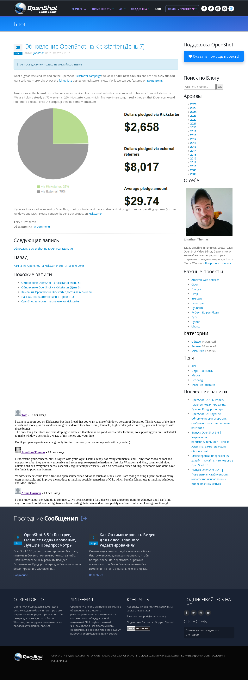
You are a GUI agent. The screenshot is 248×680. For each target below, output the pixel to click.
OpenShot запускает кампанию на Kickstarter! (50, 301)
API (121, 9)
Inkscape (196, 298)
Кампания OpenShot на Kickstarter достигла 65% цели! (49, 265)
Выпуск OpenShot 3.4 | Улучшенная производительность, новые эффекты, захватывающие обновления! (210, 442)
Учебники (197, 351)
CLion (195, 284)
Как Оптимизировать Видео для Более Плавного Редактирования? (127, 540)
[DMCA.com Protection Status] (138, 628)
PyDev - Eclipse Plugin (205, 312)
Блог (158, 9)
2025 (193, 108)
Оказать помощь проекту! (215, 56)
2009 (193, 170)
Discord (169, 622)
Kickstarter (95, 213)
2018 (193, 135)
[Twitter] (211, 8)
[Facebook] (204, 8)
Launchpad (198, 303)
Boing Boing (155, 80)
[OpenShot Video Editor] (35, 8)
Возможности (101, 9)
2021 (193, 123)
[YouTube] (224, 8)
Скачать (77, 9)
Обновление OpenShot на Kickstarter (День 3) (51, 287)
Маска (195, 375)
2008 (193, 174)
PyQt (194, 317)
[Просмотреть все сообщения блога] (84, 518)
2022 (193, 119)
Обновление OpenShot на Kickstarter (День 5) (43, 248)
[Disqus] (96, 356)
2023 (193, 116)
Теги (189, 357)
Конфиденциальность (195, 655)
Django (196, 289)
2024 (193, 112)
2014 (193, 150)
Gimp (194, 294)
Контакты (138, 599)
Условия (217, 655)
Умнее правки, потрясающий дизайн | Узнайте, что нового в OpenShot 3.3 (212, 460)
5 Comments (42, 226)
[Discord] (218, 8)
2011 (193, 162)
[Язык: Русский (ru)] (231, 8)
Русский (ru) (59, 660)
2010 (193, 166)
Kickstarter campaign (88, 76)
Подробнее (21, 575)
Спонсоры (196, 621)
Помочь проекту (179, 9)
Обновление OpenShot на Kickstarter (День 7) (84, 46)
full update (65, 80)
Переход (197, 380)
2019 (193, 131)
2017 (193, 139)
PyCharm (197, 308)
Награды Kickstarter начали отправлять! (47, 297)
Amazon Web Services (205, 280)
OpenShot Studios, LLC (137, 655)
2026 (193, 104)
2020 (193, 127)
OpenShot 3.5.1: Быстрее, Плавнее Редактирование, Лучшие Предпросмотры (208, 404)
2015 (193, 147)
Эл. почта (147, 622)
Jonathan (39, 53)
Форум (159, 622)
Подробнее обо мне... (219, 263)
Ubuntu (196, 326)
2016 (193, 143)
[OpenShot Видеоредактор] (28, 656)
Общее (196, 341)
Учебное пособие (203, 385)
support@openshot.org (152, 616)
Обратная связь (202, 371)
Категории (196, 333)
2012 (193, 158)
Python (195, 322)
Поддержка (139, 9)
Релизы (196, 346)
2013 (193, 154)
